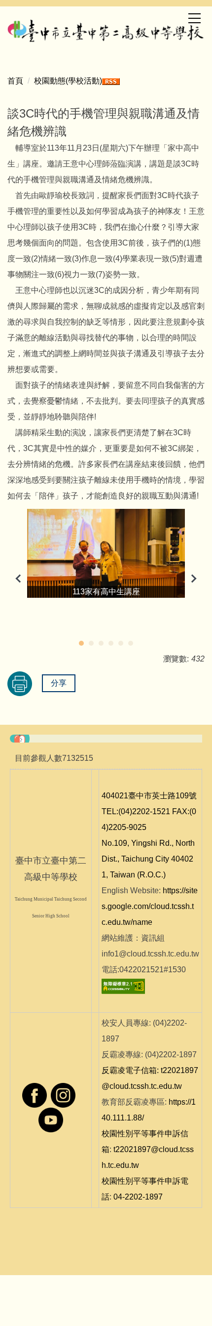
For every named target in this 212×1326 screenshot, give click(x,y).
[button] (19, 578)
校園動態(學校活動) (68, 81)
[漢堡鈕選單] (194, 18)
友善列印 (19, 683)
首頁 (15, 81)
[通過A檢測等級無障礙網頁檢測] (123, 985)
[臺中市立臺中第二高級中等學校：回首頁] (106, 29)
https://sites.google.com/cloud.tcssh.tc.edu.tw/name (150, 906)
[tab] (81, 643)
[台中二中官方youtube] (50, 1119)
